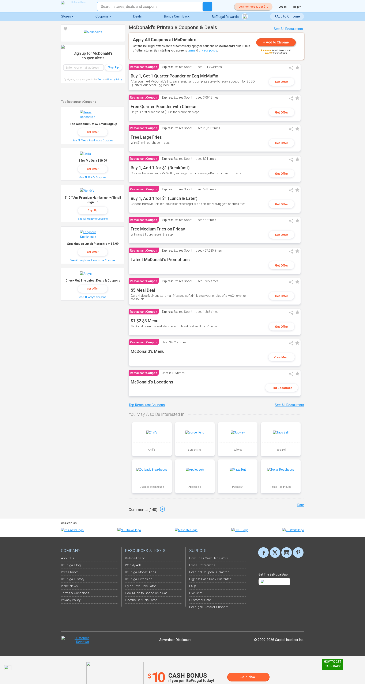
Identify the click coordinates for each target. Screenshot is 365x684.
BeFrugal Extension (138, 579)
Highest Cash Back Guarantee (210, 579)
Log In (282, 6)
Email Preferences (202, 565)
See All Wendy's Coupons (93, 218)
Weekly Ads (133, 565)
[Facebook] (263, 552)
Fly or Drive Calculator (140, 586)
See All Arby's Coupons (92, 297)
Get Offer (281, 82)
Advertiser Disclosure (175, 640)
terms (192, 50)
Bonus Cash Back (176, 16)
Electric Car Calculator (141, 600)
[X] (275, 552)
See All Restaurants (288, 29)
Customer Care (200, 600)
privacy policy (208, 50)
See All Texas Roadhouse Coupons (92, 140)
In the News (69, 586)
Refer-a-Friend (135, 558)
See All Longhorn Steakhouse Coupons (92, 260)
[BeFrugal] (77, 2)
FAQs (192, 586)
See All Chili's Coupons (92, 177)
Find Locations (281, 388)
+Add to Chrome (287, 16)
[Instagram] (286, 552)
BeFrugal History (72, 579)
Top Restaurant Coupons (147, 405)
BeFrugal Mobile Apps (140, 572)
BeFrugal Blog (71, 565)
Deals (137, 16)
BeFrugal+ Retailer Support (208, 607)
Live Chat (195, 593)
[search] (207, 6)
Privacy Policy (114, 79)
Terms (101, 79)
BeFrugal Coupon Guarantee (209, 572)
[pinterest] (298, 552)
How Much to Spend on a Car (146, 593)
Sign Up (92, 210)
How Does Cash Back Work (208, 558)
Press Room (70, 572)
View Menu (281, 357)
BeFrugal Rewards (226, 17)
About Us (67, 558)
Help (296, 6)
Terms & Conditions (75, 593)
